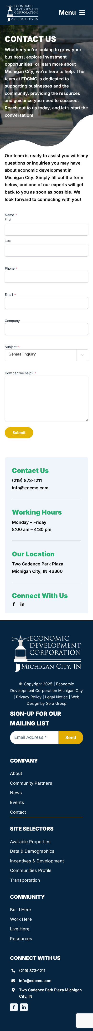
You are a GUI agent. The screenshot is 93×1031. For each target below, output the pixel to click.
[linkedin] (22, 604)
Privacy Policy (28, 697)
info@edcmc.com (30, 487)
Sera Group (56, 703)
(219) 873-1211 (27, 480)
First (8, 219)
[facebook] (14, 604)
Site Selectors (32, 829)
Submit (19, 432)
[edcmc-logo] (22, 6)
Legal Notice (56, 697)
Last (8, 241)
